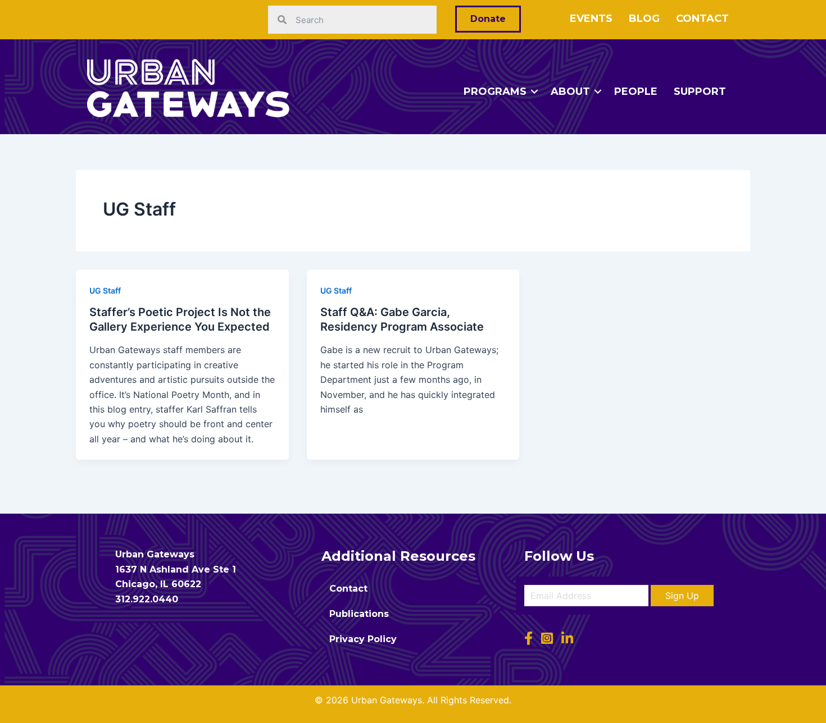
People (635, 91)
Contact (702, 18)
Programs (495, 91)
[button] (682, 595)
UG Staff (105, 290)
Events (591, 18)
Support (700, 91)
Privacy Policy (363, 639)
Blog (644, 18)
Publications (359, 613)
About (570, 91)
